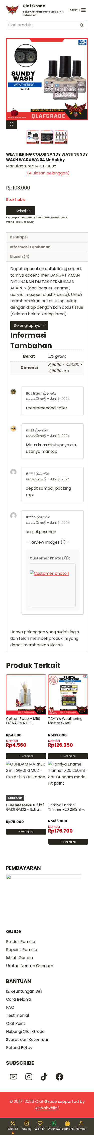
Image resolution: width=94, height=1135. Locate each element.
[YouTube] (13, 1076)
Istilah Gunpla (19, 958)
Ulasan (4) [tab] (20, 256)
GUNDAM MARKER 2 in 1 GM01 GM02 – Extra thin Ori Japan (25, 809)
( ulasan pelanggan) (48, 173)
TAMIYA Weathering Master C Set (65, 721)
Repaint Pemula (21, 950)
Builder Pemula (20, 941)
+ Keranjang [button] (26, 756)
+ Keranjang (26, 831)
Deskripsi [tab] (19, 237)
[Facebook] (59, 1076)
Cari (82, 25)
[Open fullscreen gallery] (11, 124)
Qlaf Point (15, 1023)
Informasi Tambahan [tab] (30, 246)
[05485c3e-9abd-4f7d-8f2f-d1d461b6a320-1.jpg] (47, 79)
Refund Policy (19, 1047)
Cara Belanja (18, 999)
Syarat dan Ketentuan (27, 1039)
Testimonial (17, 1015)
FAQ (10, 1007)
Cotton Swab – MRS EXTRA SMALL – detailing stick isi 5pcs (25, 723)
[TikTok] (44, 1076)
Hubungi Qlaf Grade (25, 1031)
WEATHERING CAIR (20, 222)
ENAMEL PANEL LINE (36, 217)
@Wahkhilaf (47, 1108)
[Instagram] (28, 1076)
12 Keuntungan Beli (24, 991)
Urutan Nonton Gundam (29, 966)
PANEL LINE (59, 217)
